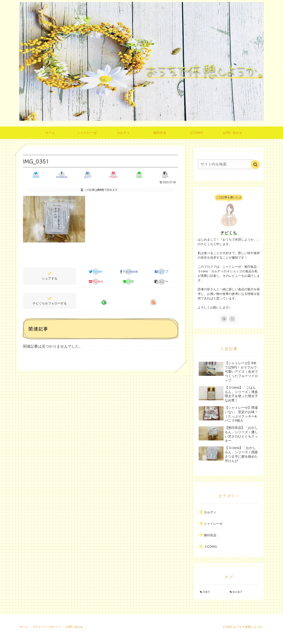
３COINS (210, 546)
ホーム (23, 626)
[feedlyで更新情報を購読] (104, 302)
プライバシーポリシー (46, 626)
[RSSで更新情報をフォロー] (153, 302)
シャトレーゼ (213, 523)
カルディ (210, 512)
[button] (165, 175)
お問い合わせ (74, 626)
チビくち (228, 232)
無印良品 (210, 535)
